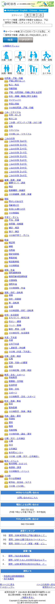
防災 (11, 404)
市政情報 (13, 430)
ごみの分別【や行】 (18, 168)
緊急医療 (13, 407)
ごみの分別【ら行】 (18, 171)
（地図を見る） (27, 597)
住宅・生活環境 (11, 315)
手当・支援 (14, 220)
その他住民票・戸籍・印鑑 (21, 107)
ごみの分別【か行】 (18, 145)
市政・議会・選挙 (12, 416)
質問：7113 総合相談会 (19, 556)
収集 (11, 126)
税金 (6, 240)
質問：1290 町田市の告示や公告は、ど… (27, 564)
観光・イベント (11, 461)
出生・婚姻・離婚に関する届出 (23, 96)
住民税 (12, 250)
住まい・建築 (15, 321)
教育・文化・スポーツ (14, 375)
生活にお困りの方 (17, 209)
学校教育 (13, 377)
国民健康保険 (15, 272)
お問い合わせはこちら (27, 497)
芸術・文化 (14, 389)
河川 (11, 445)
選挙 (11, 422)
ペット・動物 (15, 325)
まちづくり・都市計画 (19, 317)
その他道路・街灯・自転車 (21, 310)
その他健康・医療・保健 (20, 194)
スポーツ (13, 392)
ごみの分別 (9, 138)
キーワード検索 (12, 31)
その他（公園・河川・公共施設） (24, 456)
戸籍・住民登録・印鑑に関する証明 (25, 92)
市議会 (12, 418)
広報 (11, 359)
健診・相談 (14, 227)
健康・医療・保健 (12, 180)
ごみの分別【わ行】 (18, 175)
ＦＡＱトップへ (7, 587)
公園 (11, 441)
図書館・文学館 (16, 381)
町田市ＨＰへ (49, 587)
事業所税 (13, 258)
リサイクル (14, 130)
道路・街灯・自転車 (13, 292)
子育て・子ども (11, 217)
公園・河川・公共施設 (14, 438)
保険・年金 (9, 270)
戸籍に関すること (17, 81)
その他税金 (14, 265)
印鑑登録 (13, 88)
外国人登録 (14, 104)
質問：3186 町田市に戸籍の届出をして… (28, 535)
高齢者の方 (14, 205)
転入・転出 (14, 84)
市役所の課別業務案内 (14, 576)
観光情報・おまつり (18, 463)
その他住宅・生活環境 (19, 333)
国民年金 (13, 284)
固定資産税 (14, 254)
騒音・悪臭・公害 (17, 329)
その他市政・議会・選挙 (20, 434)
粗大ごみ (13, 118)
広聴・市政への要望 (18, 362)
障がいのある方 (16, 201)
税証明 (12, 242)
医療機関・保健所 (17, 190)
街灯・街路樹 (15, 299)
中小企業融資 (15, 478)
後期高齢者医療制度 (18, 276)
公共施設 (13, 448)
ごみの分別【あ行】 (18, 141)
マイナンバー (15, 100)
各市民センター (16, 452)
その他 (7, 476)
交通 (11, 306)
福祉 (6, 199)
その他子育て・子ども (19, 235)
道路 (11, 295)
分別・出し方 (15, 115)
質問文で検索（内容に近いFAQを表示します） (26, 35)
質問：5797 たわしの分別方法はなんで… (27, 560)
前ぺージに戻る (7, 584)
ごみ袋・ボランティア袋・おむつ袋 (25, 122)
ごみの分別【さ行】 (18, 149)
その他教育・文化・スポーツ (22, 396)
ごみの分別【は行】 (18, 160)
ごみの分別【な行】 (18, 156)
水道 (11, 340)
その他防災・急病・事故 (20, 411)
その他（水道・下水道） (20, 351)
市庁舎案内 (9, 579)
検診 (11, 186)
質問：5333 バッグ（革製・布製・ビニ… (28, 543)
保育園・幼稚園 (16, 224)
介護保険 (13, 280)
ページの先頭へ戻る (46, 584)
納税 (11, 246)
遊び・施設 (14, 231)
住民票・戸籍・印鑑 (13, 78)
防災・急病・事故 (12, 401)
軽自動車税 (14, 261)
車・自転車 (14, 303)
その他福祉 (14, 213)
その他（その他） (17, 486)
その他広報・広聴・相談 (20, 370)
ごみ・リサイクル (12, 112)
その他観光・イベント (19, 471)
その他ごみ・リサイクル (20, 134)
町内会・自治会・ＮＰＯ (20, 482)
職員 (11, 426)
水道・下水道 (10, 337)
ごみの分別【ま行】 (18, 164)
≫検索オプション (11, 46)
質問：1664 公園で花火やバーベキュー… (28, 539)
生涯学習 (13, 385)
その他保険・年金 (17, 288)
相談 (11, 366)
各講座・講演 (15, 467)
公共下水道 (14, 344)
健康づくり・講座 (17, 182)
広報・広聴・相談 (12, 356)
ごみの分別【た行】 (18, 152)
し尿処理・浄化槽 (17, 348)
